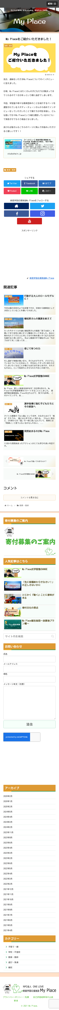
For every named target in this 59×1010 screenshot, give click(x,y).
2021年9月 (7, 905)
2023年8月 (7, 838)
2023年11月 (8, 832)
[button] (52, 636)
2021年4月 (7, 930)
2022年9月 (7, 863)
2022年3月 (7, 879)
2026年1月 (7, 801)
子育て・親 (13, 947)
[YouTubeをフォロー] (29, 221)
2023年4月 (7, 848)
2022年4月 (7, 874)
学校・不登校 (14, 952)
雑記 (10, 967)
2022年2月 (7, 884)
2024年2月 (7, 827)
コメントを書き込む (29, 497)
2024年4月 (7, 817)
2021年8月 (7, 910)
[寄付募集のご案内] (30, 541)
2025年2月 (7, 807)
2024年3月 (7, 822)
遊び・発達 (13, 962)
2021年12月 (8, 889)
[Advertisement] (29, 252)
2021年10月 (8, 899)
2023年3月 (7, 853)
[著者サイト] (16, 206)
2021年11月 (8, 894)
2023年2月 (7, 858)
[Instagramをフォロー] (42, 213)
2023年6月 (7, 843)
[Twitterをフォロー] (42, 206)
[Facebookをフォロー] (16, 213)
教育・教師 (10, 170)
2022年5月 (7, 869)
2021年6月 (7, 920)
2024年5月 (7, 812)
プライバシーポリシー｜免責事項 (16, 999)
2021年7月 (7, 915)
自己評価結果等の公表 (43, 997)
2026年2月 (7, 796)
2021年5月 (7, 925)
